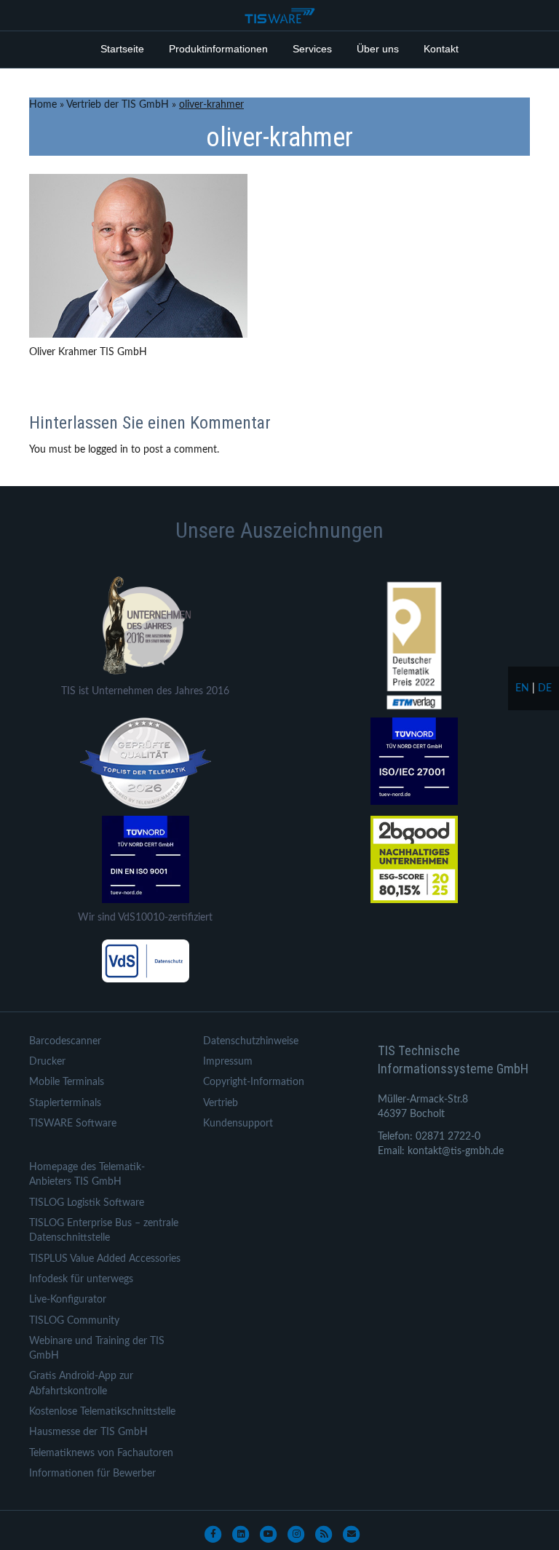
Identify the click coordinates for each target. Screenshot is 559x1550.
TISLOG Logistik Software (86, 1203)
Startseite (122, 49)
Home (43, 105)
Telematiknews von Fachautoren (101, 1453)
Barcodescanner (65, 1041)
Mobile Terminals (66, 1082)
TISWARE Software (72, 1123)
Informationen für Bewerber (92, 1473)
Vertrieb (220, 1103)
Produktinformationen (218, 49)
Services (312, 49)
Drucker (47, 1062)
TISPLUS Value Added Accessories (105, 1259)
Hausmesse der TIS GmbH (88, 1432)
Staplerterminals (65, 1103)
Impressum (228, 1062)
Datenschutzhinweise (250, 1041)
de (545, 688)
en (522, 688)
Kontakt (441, 49)
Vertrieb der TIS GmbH (117, 105)
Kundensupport (238, 1123)
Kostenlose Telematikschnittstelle (102, 1412)
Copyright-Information (253, 1082)
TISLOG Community (74, 1321)
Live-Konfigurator (67, 1300)
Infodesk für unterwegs (81, 1279)
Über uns (378, 49)
